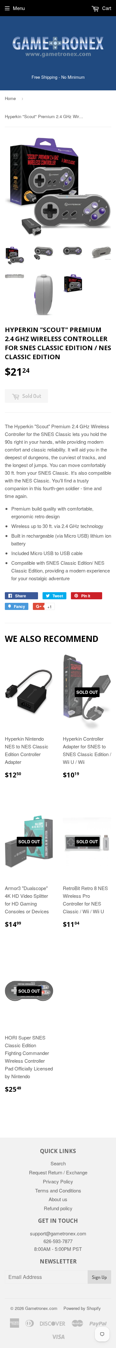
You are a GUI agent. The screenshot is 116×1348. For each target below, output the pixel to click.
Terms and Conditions (58, 1190)
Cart (106, 8)
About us (58, 1199)
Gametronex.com (41, 1308)
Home (10, 98)
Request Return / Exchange (58, 1172)
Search (58, 1163)
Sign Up (99, 1277)
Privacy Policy (58, 1181)
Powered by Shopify (82, 1308)
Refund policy (58, 1208)
